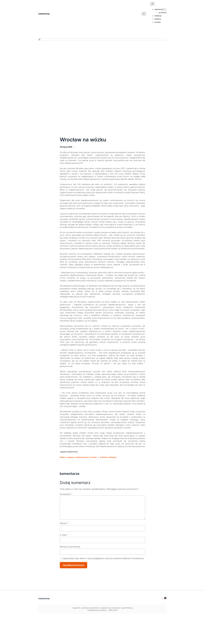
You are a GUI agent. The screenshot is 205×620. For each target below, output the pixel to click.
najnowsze (158, 9)
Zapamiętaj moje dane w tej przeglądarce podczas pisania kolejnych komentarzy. (103, 558)
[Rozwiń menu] (144, 14)
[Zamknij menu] (152, 4)
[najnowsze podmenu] (164, 9)
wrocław (93, 457)
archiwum (104, 457)
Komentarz (66, 494)
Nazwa (64, 523)
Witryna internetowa (70, 546)
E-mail (64, 535)
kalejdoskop (44, 14)
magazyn (70, 457)
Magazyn (112, 457)
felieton (63, 457)
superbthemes (127, 608)
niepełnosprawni (82, 457)
